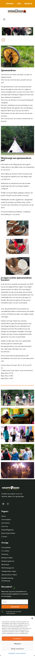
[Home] (17, 11)
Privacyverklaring (21, 653)
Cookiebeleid (11, 653)
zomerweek (21, 295)
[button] (32, 618)
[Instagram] (8, 504)
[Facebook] (3, 504)
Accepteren (17, 638)
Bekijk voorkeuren (17, 649)
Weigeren (17, 644)
